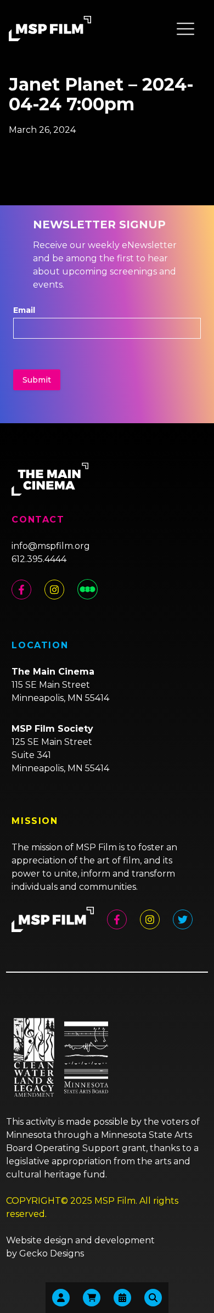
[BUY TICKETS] (122, 1297)
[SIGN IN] (61, 1297)
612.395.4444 (39, 559)
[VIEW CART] (91, 1297)
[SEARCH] (153, 1297)
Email (24, 310)
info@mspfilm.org (51, 546)
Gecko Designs (51, 1253)
